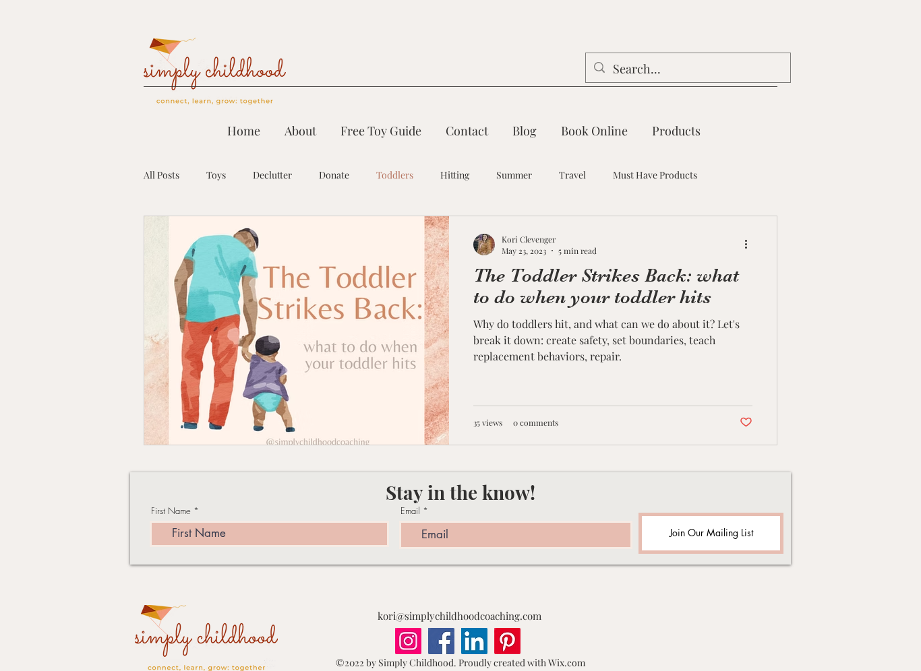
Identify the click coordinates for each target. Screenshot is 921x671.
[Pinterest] (507, 641)
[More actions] (750, 244)
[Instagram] (408, 641)
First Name (171, 511)
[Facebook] (441, 641)
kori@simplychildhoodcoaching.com (459, 615)
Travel (572, 174)
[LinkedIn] (474, 641)
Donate (334, 174)
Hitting (454, 174)
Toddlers (394, 174)
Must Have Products (655, 174)
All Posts (161, 174)
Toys (216, 174)
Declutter (272, 174)
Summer (514, 174)
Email (410, 511)
